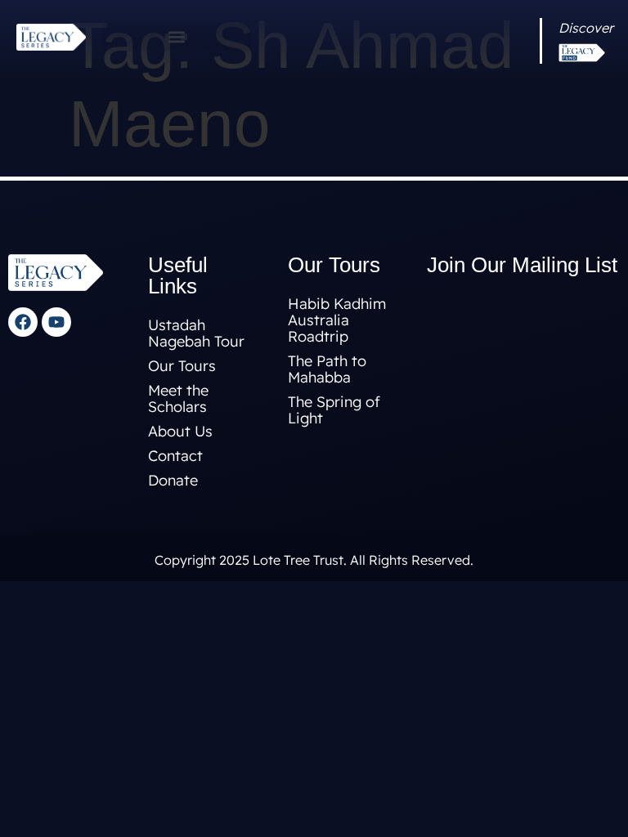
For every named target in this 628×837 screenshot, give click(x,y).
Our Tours (182, 365)
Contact (175, 455)
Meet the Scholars (178, 398)
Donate (173, 480)
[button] (176, 37)
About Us (180, 431)
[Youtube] (56, 322)
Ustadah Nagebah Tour (196, 333)
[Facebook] (23, 322)
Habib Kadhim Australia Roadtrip (337, 320)
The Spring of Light (334, 409)
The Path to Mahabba (327, 369)
